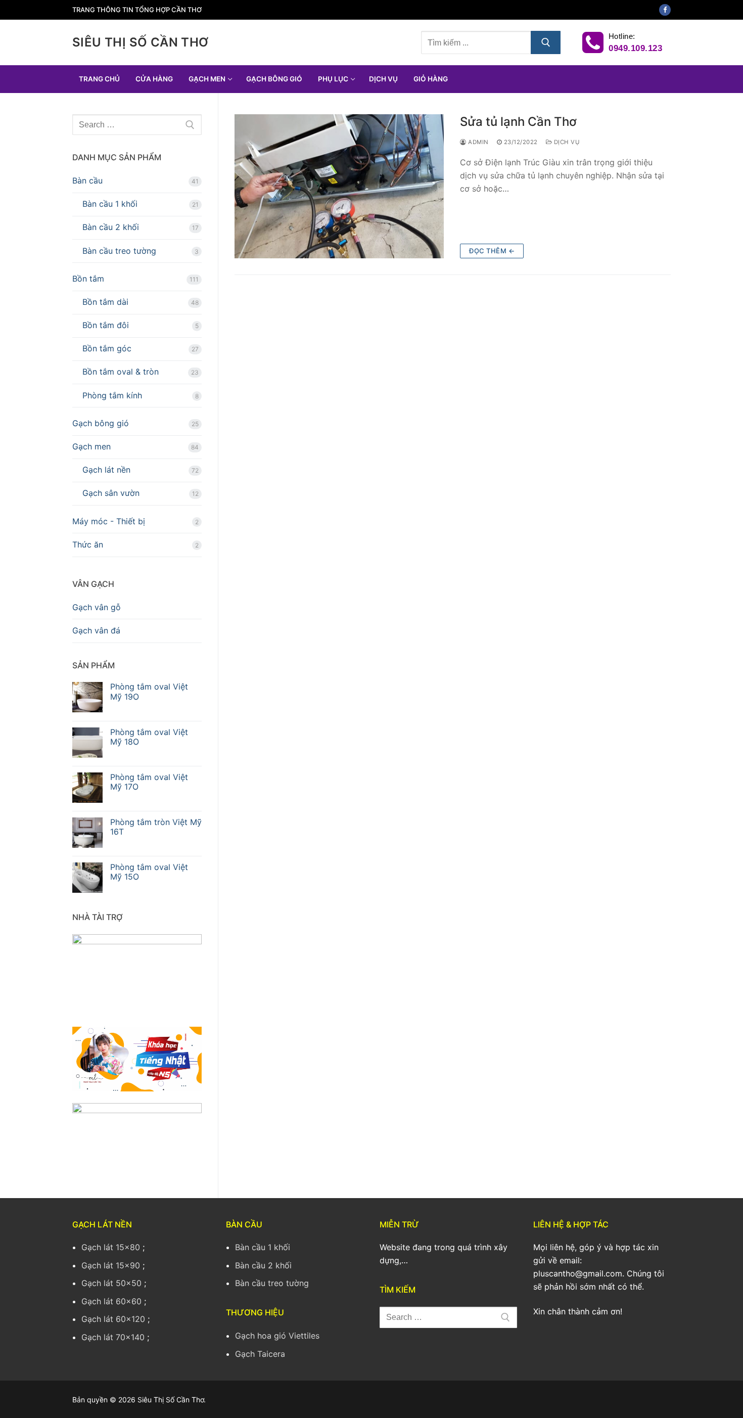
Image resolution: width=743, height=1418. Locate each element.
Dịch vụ (566, 142)
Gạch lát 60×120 (113, 1319)
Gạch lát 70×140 (113, 1337)
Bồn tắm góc (106, 348)
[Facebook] (665, 10)
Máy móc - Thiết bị (108, 521)
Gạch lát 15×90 (110, 1265)
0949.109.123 (634, 48)
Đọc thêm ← (492, 251)
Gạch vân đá (96, 630)
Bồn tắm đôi (105, 325)
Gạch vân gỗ (96, 607)
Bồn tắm (88, 278)
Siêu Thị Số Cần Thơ (140, 42)
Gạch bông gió (100, 423)
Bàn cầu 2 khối (110, 227)
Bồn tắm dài (105, 302)
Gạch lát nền (106, 470)
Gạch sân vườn (111, 493)
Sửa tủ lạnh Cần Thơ (518, 121)
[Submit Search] (546, 42)
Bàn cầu (87, 180)
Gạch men (91, 446)
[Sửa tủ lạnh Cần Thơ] (339, 186)
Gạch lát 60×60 (111, 1301)
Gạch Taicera (260, 1354)
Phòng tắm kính (112, 395)
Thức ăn (87, 544)
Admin (478, 142)
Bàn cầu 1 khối (109, 204)
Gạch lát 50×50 (111, 1283)
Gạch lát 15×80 (110, 1247)
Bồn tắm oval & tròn (120, 372)
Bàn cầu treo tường (119, 251)
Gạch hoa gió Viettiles (277, 1336)
